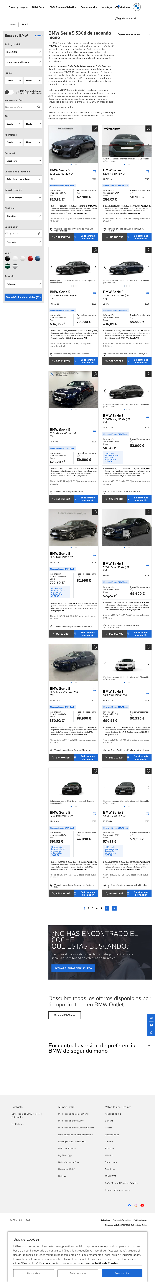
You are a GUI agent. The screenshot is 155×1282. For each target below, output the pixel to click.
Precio (8, 73)
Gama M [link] (109, 1141)
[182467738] (73, 144)
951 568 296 (63, 237)
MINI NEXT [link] (110, 1176)
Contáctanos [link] (17, 1124)
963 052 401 (63, 893)
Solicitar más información (88, 237)
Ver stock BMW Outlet (64, 1015)
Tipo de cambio (13, 190)
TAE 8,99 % (145, 468)
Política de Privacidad (122, 1220)
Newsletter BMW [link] (66, 1169)
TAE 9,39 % (72, 603)
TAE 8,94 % (145, 330)
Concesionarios (89, 7)
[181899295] (73, 265)
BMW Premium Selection (63, 7)
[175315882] (127, 527)
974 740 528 (63, 757)
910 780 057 (116, 237)
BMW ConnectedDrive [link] (68, 1162)
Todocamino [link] (111, 1162)
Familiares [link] (110, 1169)
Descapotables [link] (112, 1134)
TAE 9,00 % (91, 727)
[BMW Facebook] (129, 1205)
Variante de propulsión (17, 171)
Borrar (38, 35)
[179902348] (127, 265)
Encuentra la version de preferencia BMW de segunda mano (91, 1048)
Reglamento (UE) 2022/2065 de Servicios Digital (126, 1225)
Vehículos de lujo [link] (113, 1113)
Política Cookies (140, 1220)
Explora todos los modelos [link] (117, 1190)
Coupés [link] (108, 1127)
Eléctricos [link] (109, 1148)
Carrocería (10, 153)
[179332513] (73, 389)
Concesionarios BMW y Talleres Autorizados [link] (27, 1115)
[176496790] (73, 527)
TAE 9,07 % (92, 862)
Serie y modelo (13, 44)
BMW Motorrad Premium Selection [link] (121, 1183)
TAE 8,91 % (146, 206)
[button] (71, 164)
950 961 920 (116, 361)
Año (7, 116)
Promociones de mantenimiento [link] (73, 1113)
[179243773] (127, 389)
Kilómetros (11, 134)
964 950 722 (63, 498)
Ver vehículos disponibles (23, 297)
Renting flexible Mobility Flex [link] (72, 1141)
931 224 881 (62, 633)
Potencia (9, 276)
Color (7, 253)
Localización (11, 227)
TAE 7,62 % (92, 330)
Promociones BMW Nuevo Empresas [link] (76, 1127)
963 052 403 (116, 633)
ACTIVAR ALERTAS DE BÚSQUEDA (73, 968)
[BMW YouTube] (142, 1205)
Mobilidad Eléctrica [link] (67, 1148)
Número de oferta (14, 100)
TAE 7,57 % (92, 206)
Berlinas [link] (109, 1120)
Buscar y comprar (18, 7)
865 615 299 (63, 361)
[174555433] (73, 786)
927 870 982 (116, 498)
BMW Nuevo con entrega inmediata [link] (75, 1134)
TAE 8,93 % (145, 862)
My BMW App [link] (65, 1155)
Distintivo (10, 208)
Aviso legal (105, 1220)
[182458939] (127, 144)
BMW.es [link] (62, 1176)
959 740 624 (116, 757)
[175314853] (73, 662)
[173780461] (127, 786)
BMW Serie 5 (62, 171)
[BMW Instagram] (136, 1205)
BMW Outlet (38, 7)
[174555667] (127, 662)
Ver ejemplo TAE (80, 213)
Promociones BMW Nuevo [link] (71, 1120)
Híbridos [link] (109, 1155)
